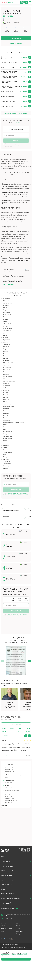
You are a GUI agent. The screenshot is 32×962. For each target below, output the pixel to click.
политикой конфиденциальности (19, 145)
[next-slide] (29, 735)
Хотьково (6, 449)
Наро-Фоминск (6, 394)
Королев (5, 358)
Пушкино (6, 415)
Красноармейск (8, 362)
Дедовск (4, 321)
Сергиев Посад (6, 431)
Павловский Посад (7, 406)
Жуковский (5, 339)
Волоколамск (7, 312)
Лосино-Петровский (9, 381)
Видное (5, 310)
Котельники (6, 360)
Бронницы (6, 305)
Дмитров (6, 326)
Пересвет (6, 408)
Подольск (6, 410)
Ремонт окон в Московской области (13, 422)
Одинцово (5, 399)
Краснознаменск (8, 369)
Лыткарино (6, 385)
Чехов (5, 454)
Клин (4, 353)
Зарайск (4, 342)
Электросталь (7, 463)
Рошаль (5, 427)
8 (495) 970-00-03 (9, 769)
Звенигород (6, 344)
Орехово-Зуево (7, 404)
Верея (4, 307)
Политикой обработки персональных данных (14, 954)
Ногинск (5, 397)
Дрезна (5, 332)
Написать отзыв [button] (16, 724)
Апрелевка (5, 298)
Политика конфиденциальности (9, 944)
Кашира (4, 351)
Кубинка (5, 371)
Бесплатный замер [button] (16, 43)
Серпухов (6, 433)
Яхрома (4, 468)
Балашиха (5, 300)
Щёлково (5, 459)
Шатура (4, 456)
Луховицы (6, 383)
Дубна (5, 335)
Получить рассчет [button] (16, 38)
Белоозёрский (7, 303)
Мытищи (5, 392)
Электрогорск (6, 461)
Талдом (4, 443)
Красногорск (7, 365)
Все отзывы (4, 736)
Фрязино (5, 445)
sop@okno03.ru (8, 787)
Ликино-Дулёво (6, 376)
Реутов (5, 424)
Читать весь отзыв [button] (6, 755)
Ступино (5, 440)
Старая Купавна (8, 438)
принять (16, 959)
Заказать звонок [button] (26, 851)
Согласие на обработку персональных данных (13, 947)
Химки (4, 447)
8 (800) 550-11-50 (9, 771)
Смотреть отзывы (8, 284)
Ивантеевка (5, 346)
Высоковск (6, 316)
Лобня (5, 378)
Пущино (5, 417)
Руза (4, 429)
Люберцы (6, 388)
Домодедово (7, 330)
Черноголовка (6, 452)
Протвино (6, 413)
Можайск (5, 390)
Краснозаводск (7, 367)
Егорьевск (5, 337)
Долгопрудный (7, 328)
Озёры (5, 401)
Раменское (5, 420)
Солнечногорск (7, 436)
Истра (5, 349)
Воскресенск (7, 314)
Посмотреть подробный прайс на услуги (16, 113)
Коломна (6, 355)
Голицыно (5, 319)
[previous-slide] (25, 735)
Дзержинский (7, 323)
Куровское (6, 374)
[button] (22, 2)
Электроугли (7, 466)
